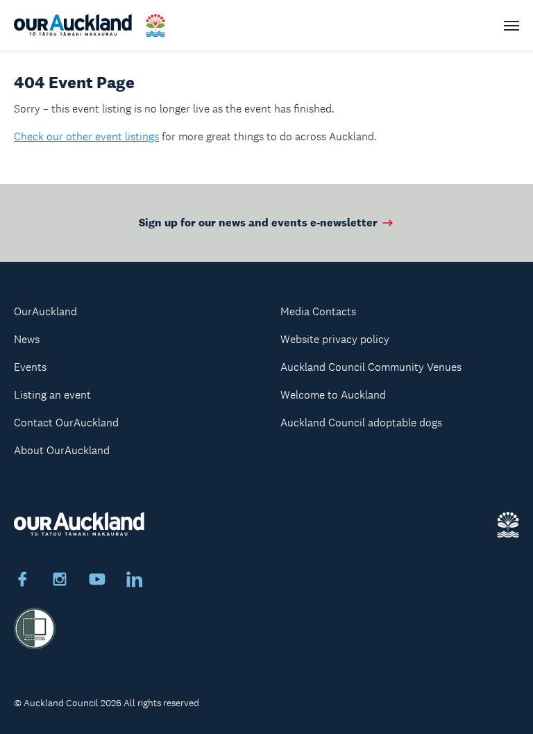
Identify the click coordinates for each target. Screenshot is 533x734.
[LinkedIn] (134, 581)
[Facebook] (22, 581)
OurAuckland (45, 311)
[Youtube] (97, 581)
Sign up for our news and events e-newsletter (258, 222)
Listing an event (52, 394)
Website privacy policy (334, 339)
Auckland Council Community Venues (371, 367)
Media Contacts (318, 311)
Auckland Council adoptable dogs (361, 422)
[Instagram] (59, 581)
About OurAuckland (62, 450)
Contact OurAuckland (66, 422)
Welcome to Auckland (333, 394)
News (27, 339)
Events (30, 367)
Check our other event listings (86, 136)
